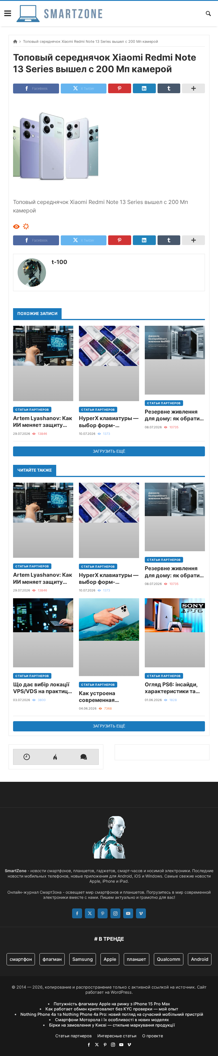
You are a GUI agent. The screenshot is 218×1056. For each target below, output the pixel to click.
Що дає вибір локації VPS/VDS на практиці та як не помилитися (41, 688)
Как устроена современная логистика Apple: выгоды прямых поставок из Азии (102, 697)
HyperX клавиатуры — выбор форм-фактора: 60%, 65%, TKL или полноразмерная (109, 422)
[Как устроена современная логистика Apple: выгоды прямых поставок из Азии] (109, 637)
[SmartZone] (59, 13)
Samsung (82, 959)
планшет (136, 959)
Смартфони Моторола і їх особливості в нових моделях (112, 1019)
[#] (89, 1044)
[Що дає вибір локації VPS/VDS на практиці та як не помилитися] (43, 632)
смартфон (21, 959)
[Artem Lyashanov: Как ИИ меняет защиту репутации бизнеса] (43, 363)
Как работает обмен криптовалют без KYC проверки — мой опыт (111, 1008)
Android (199, 959)
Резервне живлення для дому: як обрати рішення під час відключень (172, 415)
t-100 (59, 262)
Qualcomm (168, 959)
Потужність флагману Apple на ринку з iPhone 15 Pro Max (112, 1003)
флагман (52, 959)
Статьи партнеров (32, 409)
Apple (110, 959)
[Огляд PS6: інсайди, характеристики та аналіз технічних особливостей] (175, 632)
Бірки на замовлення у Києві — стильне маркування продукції (112, 1025)
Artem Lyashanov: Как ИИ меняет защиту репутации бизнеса (42, 422)
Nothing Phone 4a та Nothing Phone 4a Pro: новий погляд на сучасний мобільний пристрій (111, 1014)
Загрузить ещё (109, 451)
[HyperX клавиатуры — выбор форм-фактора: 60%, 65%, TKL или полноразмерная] (109, 363)
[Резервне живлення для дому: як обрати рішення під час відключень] (175, 360)
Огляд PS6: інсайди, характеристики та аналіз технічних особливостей (171, 688)
